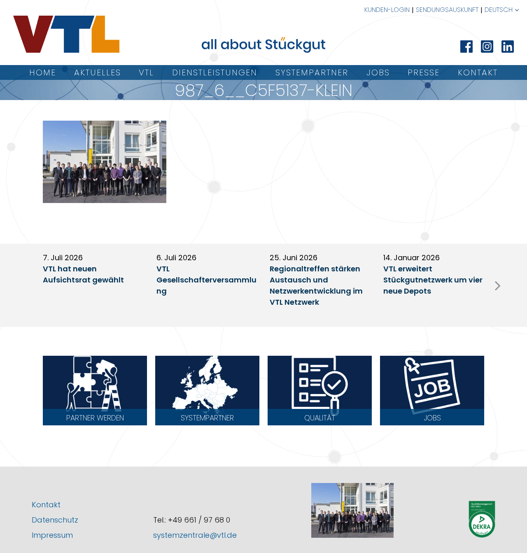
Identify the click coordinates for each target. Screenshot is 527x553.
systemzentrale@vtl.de (195, 535)
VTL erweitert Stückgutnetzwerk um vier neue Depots (433, 280)
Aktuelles (97, 72)
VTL (146, 72)
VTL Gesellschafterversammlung (206, 280)
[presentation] (498, 285)
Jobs (378, 72)
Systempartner (311, 72)
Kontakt (478, 72)
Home (42, 72)
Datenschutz (55, 520)
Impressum (52, 535)
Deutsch (499, 9)
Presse (424, 72)
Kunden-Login (387, 9)
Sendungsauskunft (447, 9)
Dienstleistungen (214, 72)
